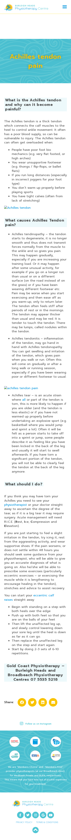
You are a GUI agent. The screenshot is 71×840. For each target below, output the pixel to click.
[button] (64, 6)
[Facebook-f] (20, 815)
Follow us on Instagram (38, 723)
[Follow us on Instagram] (21, 723)
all (24, 399)
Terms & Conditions (47, 822)
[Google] (43, 815)
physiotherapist (15, 505)
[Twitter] (28, 815)
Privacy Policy (24, 822)
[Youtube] (50, 815)
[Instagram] (35, 815)
